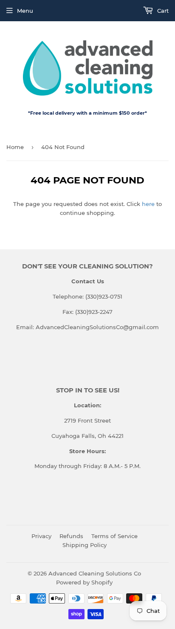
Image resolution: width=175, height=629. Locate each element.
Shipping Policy (84, 545)
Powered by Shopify (84, 582)
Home (15, 147)
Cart (162, 10)
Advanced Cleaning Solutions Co (94, 573)
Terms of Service (114, 536)
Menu (25, 10)
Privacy (41, 536)
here (148, 203)
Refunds (71, 536)
